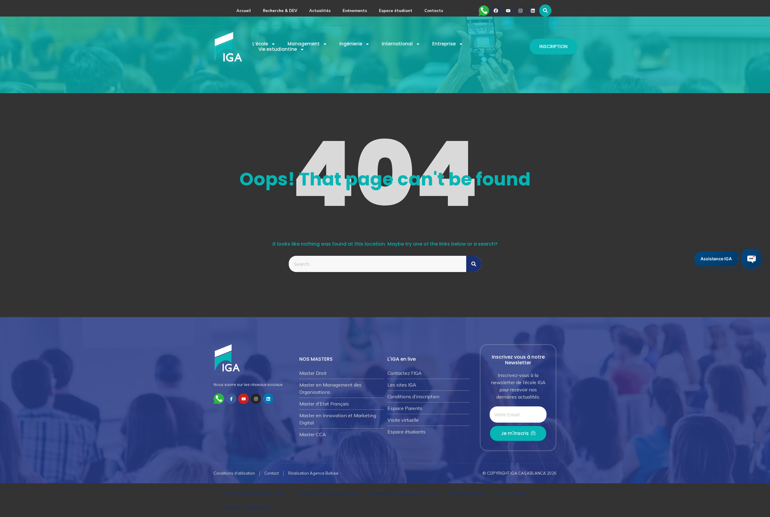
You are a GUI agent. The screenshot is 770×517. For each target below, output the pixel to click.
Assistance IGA (716, 257)
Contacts (433, 10)
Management (304, 44)
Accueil (243, 10)
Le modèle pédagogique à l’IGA (403, 493)
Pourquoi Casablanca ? (248, 507)
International (397, 44)
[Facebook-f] (231, 398)
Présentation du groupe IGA (327, 493)
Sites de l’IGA (511, 493)
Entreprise (444, 44)
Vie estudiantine (277, 49)
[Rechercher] (473, 264)
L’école (260, 44)
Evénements (355, 10)
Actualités (320, 10)
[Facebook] (495, 10)
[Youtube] (508, 10)
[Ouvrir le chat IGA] (751, 258)
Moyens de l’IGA (467, 493)
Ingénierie (350, 44)
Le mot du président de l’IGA (254, 493)
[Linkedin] (532, 10)
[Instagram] (520, 10)
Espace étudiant (395, 10)
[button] (545, 10)
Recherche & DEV (280, 10)
